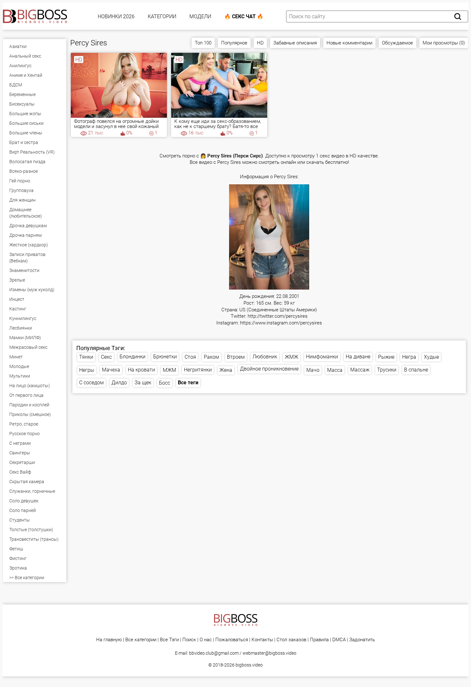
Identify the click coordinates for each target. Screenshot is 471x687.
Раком (211, 357)
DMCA (339, 640)
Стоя (190, 357)
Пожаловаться (231, 640)
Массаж (359, 370)
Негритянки (198, 370)
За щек (143, 382)
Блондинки (132, 357)
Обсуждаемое (397, 43)
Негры (86, 370)
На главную (109, 640)
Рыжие (386, 357)
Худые (431, 357)
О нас (206, 640)
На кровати (141, 370)
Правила (319, 640)
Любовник (264, 357)
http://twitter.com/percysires (278, 316)
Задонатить (362, 640)
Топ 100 (203, 43)
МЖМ (169, 370)
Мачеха (111, 370)
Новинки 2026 (116, 16)
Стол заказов (291, 640)
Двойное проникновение (269, 369)
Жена (225, 370)
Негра (409, 357)
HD (260, 43)
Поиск (189, 640)
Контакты (262, 640)
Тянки (86, 357)
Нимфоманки (322, 357)
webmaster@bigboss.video (269, 653)
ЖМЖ (291, 357)
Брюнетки (165, 357)
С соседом (91, 382)
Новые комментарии (349, 43)
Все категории (140, 640)
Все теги (188, 382)
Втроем (236, 357)
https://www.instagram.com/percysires (281, 323)
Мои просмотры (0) (444, 43)
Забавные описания (295, 43)
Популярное (234, 43)
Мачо (312, 370)
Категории (162, 16)
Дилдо (119, 382)
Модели (200, 16)
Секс (106, 357)
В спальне (416, 370)
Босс (164, 383)
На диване (358, 357)
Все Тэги (169, 640)
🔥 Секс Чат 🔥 (243, 16)
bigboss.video (249, 664)
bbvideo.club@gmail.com (214, 653)
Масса (335, 370)
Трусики (386, 370)
